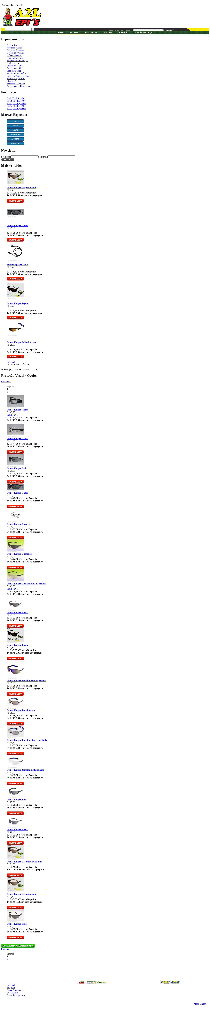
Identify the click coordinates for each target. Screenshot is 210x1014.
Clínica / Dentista (14, 55)
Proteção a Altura (14, 65)
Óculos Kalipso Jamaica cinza (21, 710)
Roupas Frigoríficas (16, 78)
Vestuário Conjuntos (16, 83)
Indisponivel (12, 415)
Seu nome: (6, 157)
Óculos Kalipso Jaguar (18, 303)
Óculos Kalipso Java (16, 799)
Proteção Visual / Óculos (18, 76)
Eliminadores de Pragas (17, 60)
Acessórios (12, 45)
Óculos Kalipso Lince (17, 924)
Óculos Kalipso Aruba (17, 438)
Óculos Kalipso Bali (16, 468)
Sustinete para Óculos (17, 264)
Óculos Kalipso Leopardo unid (21, 187)
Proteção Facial (14, 71)
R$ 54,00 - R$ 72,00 (16, 106)
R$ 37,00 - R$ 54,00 (16, 103)
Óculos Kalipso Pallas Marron (21, 342)
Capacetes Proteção (15, 53)
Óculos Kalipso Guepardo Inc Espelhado (26, 583)
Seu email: (43, 157)
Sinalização (12, 81)
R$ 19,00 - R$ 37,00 (16, 101)
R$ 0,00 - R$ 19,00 (15, 98)
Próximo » (6, 381)
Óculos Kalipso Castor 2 (18, 524)
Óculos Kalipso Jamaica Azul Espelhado (26, 680)
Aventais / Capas (14, 47)
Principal (11, 362)
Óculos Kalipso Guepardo (19, 554)
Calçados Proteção (15, 50)
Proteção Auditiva (15, 68)
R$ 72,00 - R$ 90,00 (16, 108)
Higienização (13, 63)
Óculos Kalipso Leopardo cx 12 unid (24, 861)
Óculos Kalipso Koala (17, 829)
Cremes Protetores (15, 58)
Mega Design (200, 1004)
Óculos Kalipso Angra (17, 409)
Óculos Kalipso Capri (17, 225)
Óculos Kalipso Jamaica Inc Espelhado (25, 770)
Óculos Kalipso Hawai (17, 612)
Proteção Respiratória (16, 73)
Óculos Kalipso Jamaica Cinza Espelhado (27, 740)
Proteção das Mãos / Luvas (19, 86)
